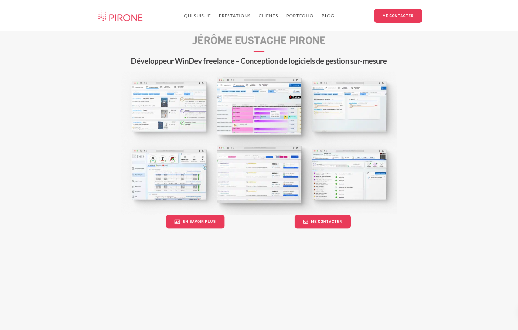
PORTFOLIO (299, 15)
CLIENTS (268, 15)
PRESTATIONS (235, 15)
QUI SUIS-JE (197, 15)
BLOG (328, 15)
